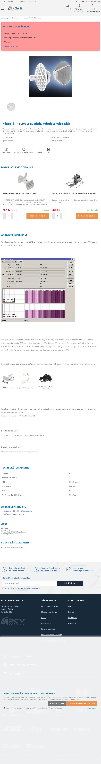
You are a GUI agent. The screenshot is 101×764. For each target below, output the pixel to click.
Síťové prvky (6, 511)
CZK (82, 1)
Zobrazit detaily (91, 708)
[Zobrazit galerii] (50, 97)
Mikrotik (16, 511)
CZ (92, 1)
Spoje (15, 514)
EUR (77, 1)
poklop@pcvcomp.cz (10, 46)
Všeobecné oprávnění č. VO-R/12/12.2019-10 (18, 416)
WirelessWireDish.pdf (18, 547)
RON (87, 1)
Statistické (30, 708)
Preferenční (18, 708)
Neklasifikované (56, 708)
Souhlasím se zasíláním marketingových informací (22, 588)
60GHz (22, 514)
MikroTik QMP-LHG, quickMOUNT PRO (20, 193)
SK (99, 1)
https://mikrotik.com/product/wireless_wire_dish (19, 452)
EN (95, 1)
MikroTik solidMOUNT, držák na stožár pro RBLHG (74, 193)
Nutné (8, 708)
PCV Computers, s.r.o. (15, 8)
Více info (10, 133)
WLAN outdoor (26, 511)
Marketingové (42, 708)
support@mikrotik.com (9, 534)
